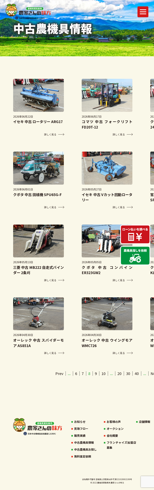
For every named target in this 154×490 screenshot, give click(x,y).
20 (119, 373)
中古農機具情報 (84, 442)
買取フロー (81, 429)
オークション (115, 429)
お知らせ (79, 422)
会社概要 (112, 435)
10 (103, 373)
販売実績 (79, 435)
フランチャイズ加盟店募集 (121, 444)
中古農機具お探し (85, 449)
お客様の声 (114, 422)
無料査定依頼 (82, 456)
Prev (59, 373)
